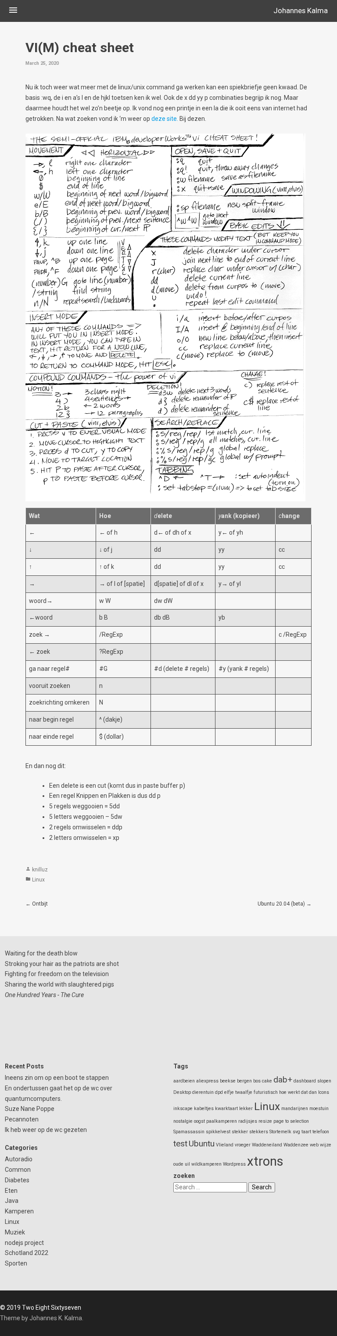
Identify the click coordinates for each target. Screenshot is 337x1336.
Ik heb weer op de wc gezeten (46, 1129)
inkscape (183, 1108)
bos (257, 1081)
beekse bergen (236, 1081)
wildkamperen (206, 1164)
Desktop (182, 1092)
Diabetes (17, 1180)
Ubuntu (202, 1144)
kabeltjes (204, 1108)
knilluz (40, 870)
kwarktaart (226, 1108)
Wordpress (234, 1164)
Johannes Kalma (300, 10)
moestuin (319, 1108)
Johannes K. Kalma (55, 1318)
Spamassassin (188, 1132)
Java (11, 1200)
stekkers (258, 1132)
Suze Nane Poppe (29, 1108)
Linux (38, 880)
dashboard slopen (312, 1081)
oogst (199, 1121)
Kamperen (19, 1211)
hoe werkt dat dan (298, 1092)
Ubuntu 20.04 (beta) (281, 904)
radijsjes (247, 1121)
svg (296, 1132)
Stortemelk (280, 1132)
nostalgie (183, 1121)
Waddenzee (295, 1145)
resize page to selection (283, 1121)
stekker (240, 1132)
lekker (246, 1108)
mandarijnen (294, 1108)
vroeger (243, 1145)
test (180, 1144)
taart (306, 1132)
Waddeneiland (267, 1145)
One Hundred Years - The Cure (44, 994)
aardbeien (184, 1081)
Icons (323, 1092)
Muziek (15, 1232)
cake (267, 1081)
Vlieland (224, 1145)
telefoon (320, 1132)
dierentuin (203, 1092)
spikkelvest (218, 1132)
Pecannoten (22, 1119)
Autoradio (18, 1159)
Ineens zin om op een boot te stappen (57, 1077)
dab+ (282, 1080)
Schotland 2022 (26, 1252)
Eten (11, 1190)
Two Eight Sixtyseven (51, 1307)
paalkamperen (221, 1121)
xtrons (265, 1161)
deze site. (164, 118)
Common (18, 1169)
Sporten (16, 1263)
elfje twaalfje (238, 1092)
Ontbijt (40, 904)
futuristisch (266, 1092)
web (314, 1145)
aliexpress (207, 1081)
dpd (219, 1092)
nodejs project (24, 1242)
